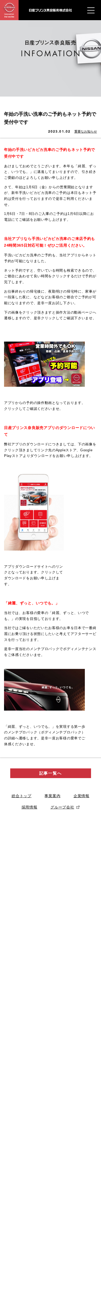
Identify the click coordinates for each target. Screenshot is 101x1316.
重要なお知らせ (85, 131)
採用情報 (29, 807)
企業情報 (81, 796)
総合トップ (22, 796)
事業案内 (52, 796)
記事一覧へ (50, 773)
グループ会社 (62, 807)
